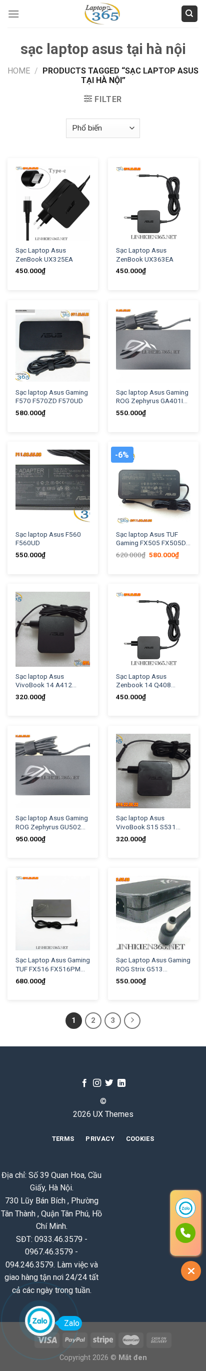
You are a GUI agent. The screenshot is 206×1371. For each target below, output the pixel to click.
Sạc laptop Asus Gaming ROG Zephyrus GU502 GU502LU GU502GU (52, 822)
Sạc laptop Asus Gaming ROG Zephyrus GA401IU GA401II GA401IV (152, 397)
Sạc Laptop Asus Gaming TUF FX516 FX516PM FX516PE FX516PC (53, 964)
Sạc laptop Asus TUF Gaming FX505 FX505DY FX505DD (153, 539)
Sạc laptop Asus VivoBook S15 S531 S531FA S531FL (146, 822)
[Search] (190, 14)
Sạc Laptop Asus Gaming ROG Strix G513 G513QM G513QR (153, 964)
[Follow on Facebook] (84, 1083)
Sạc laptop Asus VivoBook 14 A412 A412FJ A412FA (44, 681)
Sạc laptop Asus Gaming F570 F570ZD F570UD (52, 396)
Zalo (72, 1323)
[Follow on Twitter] (109, 1083)
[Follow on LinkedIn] (122, 1083)
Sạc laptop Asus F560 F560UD (48, 538)
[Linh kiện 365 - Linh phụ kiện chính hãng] (103, 14)
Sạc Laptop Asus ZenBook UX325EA (44, 254)
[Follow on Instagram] (97, 1083)
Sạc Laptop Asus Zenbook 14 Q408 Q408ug (143, 681)
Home (19, 71)
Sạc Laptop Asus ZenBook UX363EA (145, 254)
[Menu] (14, 14)
